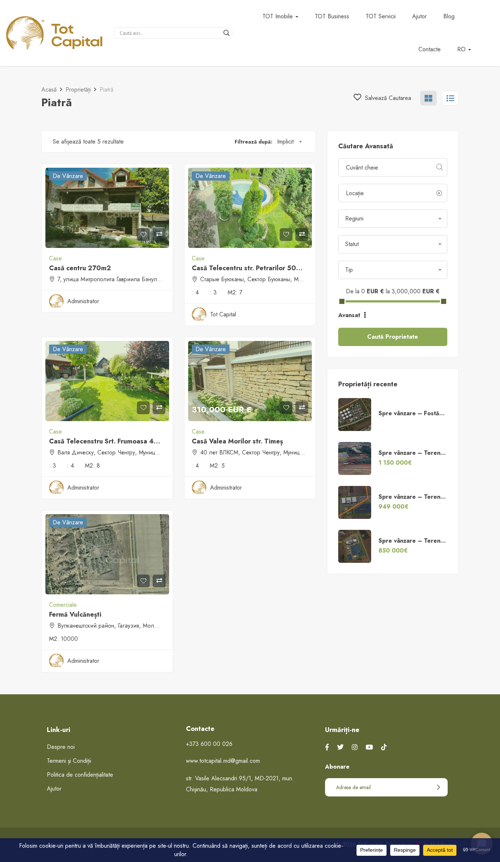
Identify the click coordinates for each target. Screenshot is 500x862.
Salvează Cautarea (387, 98)
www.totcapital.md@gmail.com (223, 761)
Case (55, 258)
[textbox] (392, 218)
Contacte (429, 49)
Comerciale (63, 605)
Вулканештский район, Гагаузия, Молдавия (113, 625)
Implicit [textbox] (285, 141)
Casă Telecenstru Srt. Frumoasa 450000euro (120, 441)
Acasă (49, 89)
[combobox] (289, 142)
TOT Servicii (381, 16)
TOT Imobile (278, 16)
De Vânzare (68, 176)
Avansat (350, 315)
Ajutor (419, 16)
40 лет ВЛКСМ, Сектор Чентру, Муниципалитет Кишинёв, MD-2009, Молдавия (303, 452)
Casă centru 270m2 (80, 268)
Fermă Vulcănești (75, 614)
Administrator (83, 301)
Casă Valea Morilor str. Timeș (237, 441)
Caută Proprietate (392, 336)
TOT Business (332, 16)
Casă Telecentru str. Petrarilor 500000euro (260, 268)
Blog (449, 16)
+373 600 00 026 (209, 744)
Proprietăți (78, 89)
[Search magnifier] (226, 33)
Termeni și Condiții (69, 761)
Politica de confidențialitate (80, 774)
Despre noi (61, 747)
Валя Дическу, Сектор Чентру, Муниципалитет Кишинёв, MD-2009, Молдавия (159, 452)
